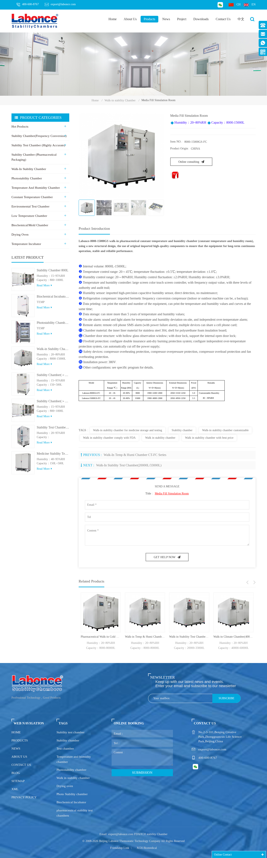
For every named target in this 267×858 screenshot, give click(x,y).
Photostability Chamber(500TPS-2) (53, 322)
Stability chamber (182, 430)
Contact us (21, 764)
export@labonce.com (63, 4)
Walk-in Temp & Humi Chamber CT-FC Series (135, 455)
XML (14, 789)
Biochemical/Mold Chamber (29, 225)
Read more (43, 285)
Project (181, 19)
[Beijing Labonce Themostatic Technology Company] (35, 20)
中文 (241, 19)
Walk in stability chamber (160, 437)
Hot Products (19, 126)
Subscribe (226, 698)
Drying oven (65, 786)
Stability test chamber (70, 732)
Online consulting (188, 161)
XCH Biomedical (147, 847)
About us (19, 756)
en (254, 4)
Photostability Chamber (26, 178)
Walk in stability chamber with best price (209, 437)
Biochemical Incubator (71, 802)
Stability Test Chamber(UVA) (53, 427)
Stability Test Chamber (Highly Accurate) (38, 145)
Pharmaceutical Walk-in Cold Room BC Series (101, 636)
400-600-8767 (30, 4)
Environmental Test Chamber (30, 206)
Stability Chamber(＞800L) (53, 401)
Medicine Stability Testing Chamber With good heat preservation (53, 453)
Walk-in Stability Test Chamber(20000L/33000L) (128, 465)
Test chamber (65, 748)
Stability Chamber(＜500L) (53, 375)
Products (149, 19)
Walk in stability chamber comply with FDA (109, 437)
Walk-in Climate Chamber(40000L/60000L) (233, 636)
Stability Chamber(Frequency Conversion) (39, 136)
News (166, 19)
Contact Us (223, 19)
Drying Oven (20, 234)
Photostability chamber (71, 769)
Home (112, 19)
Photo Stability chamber (72, 794)
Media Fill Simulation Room (172, 493)
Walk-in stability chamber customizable (225, 430)
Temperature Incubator (26, 244)
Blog (15, 773)
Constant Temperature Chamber (32, 197)
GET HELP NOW (164, 557)
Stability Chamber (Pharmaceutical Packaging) (34, 157)
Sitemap (18, 781)
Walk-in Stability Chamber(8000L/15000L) (53, 349)
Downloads (201, 19)
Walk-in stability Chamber (120, 100)
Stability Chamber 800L (52, 270)
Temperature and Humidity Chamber (35, 187)
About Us (130, 19)
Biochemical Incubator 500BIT (53, 296)
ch (239, 4)
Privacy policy (24, 797)
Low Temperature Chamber (29, 215)
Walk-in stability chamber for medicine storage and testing (127, 430)
